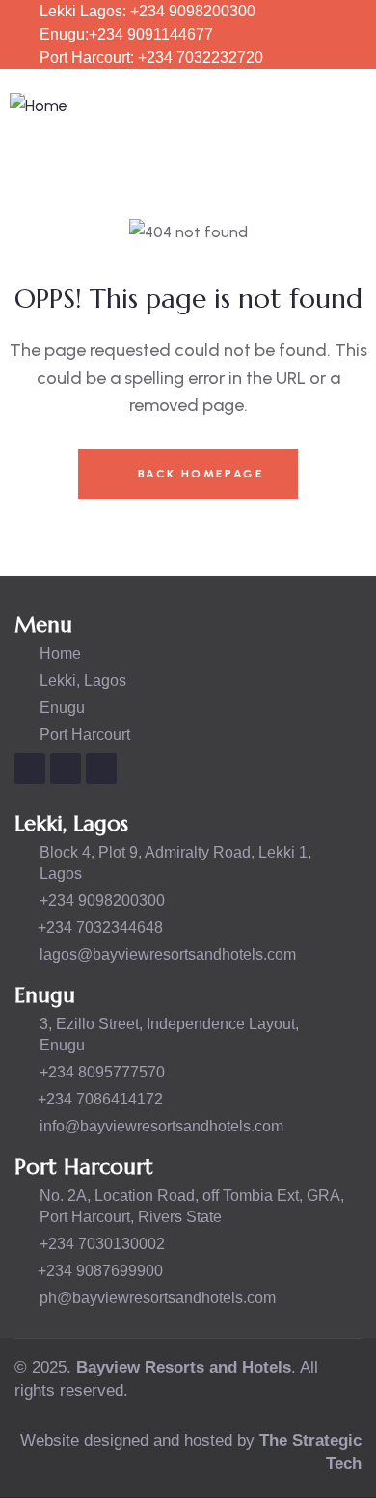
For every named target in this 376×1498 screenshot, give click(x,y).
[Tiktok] (101, 768)
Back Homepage (198, 473)
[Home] (38, 107)
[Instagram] (29, 768)
